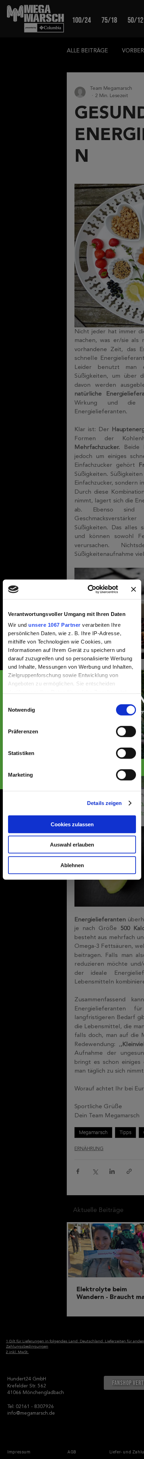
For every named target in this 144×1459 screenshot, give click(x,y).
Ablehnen (72, 865)
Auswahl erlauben (72, 845)
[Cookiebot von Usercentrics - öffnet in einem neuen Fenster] (89, 589)
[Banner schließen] (133, 589)
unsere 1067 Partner (54, 625)
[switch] (126, 731)
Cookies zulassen (72, 824)
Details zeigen (104, 803)
